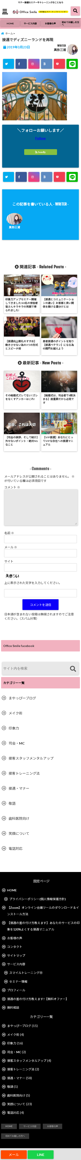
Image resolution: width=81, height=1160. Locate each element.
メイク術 (15, 713)
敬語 (12, 803)
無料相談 (13, 1007)
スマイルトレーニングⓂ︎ (26, 973)
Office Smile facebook (18, 646)
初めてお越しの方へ (70, 23)
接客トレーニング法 (24, 773)
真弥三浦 (60, 50)
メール (10, 547)
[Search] (73, 669)
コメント (12, 487)
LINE (40, 1154)
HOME (10, 23)
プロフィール (16, 990)
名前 (9, 533)
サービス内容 (30, 23)
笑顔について (19, 833)
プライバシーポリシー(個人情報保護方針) (37, 899)
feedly (42, 152)
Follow (40, 138)
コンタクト (14, 947)
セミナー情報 (18, 981)
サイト (8, 561)
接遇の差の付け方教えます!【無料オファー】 (38, 999)
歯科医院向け (19, 818)
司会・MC (17, 743)
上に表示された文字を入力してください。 (33, 583)
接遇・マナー (19, 788)
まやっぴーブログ (22, 698)
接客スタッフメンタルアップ (31, 758)
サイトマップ (16, 955)
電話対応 (15, 848)
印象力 (14, 728)
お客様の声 (50, 23)
